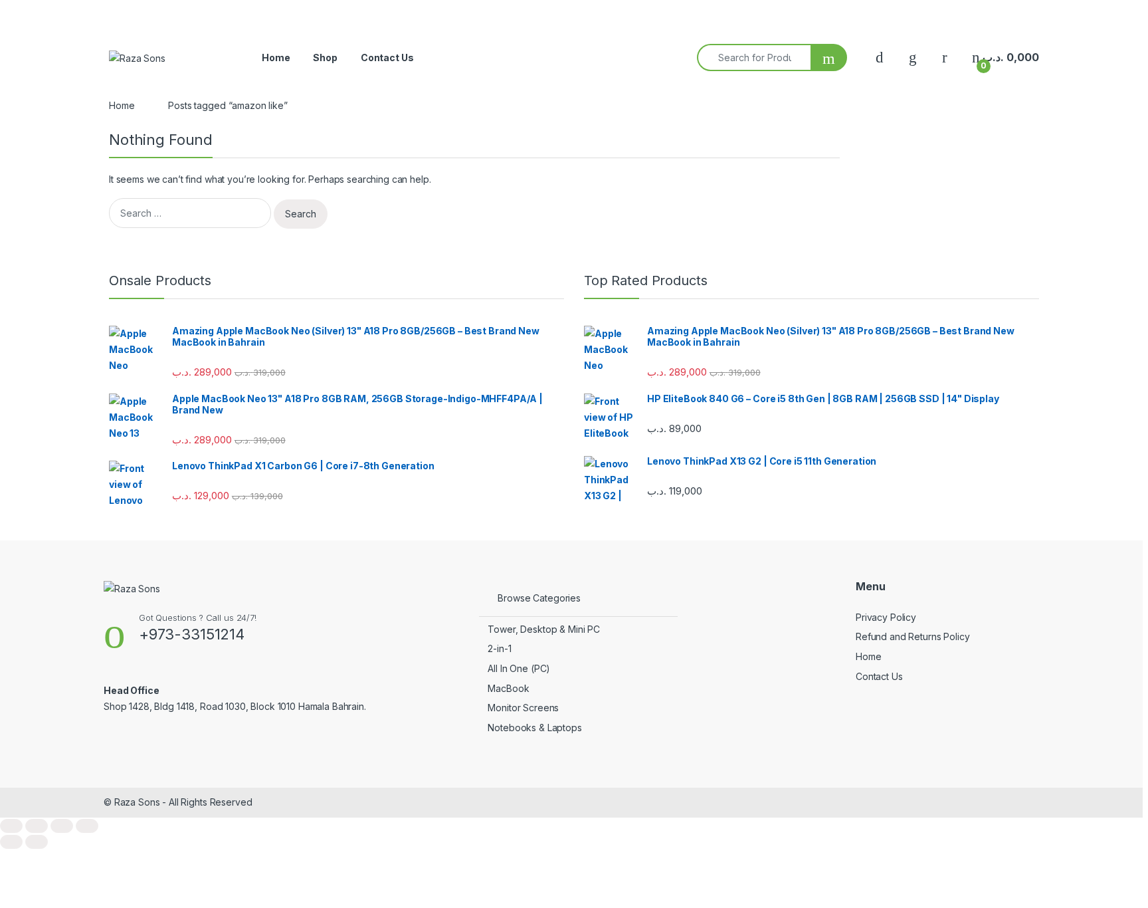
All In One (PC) (519, 668)
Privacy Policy (886, 617)
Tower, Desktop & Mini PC (544, 629)
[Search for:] (190, 213)
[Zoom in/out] (11, 826)
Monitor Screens (523, 707)
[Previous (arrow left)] (11, 842)
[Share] (61, 826)
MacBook (508, 688)
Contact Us (387, 57)
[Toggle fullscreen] (36, 826)
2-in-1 (499, 648)
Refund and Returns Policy (913, 636)
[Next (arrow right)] (36, 842)
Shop (325, 57)
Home (276, 57)
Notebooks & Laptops (534, 727)
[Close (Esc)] (87, 826)
